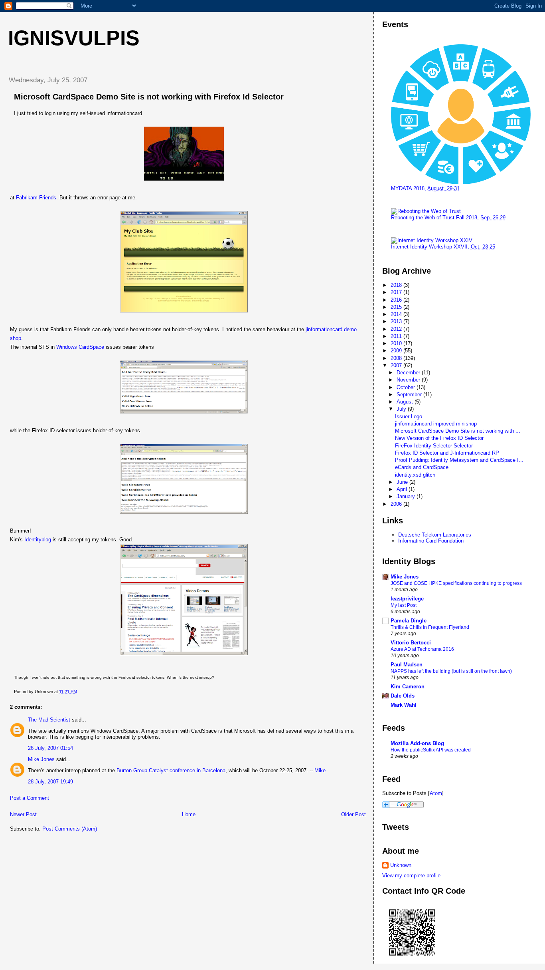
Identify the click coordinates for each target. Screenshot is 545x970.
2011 (397, 336)
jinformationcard (324, 329)
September (410, 395)
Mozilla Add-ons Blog (417, 743)
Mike (320, 770)
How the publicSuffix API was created (431, 750)
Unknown (400, 865)
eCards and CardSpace (421, 467)
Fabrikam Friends (36, 198)
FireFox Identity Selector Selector (434, 446)
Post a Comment (29, 798)
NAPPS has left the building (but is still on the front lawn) (451, 671)
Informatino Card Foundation (431, 541)
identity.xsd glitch (415, 475)
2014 (397, 314)
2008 (397, 358)
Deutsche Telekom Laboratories (434, 535)
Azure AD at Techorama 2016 (422, 649)
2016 (397, 300)
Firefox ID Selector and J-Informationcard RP (447, 453)
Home (188, 814)
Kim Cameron (408, 687)
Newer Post (23, 814)
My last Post (404, 605)
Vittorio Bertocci (411, 643)
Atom (436, 793)
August (406, 402)
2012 (397, 329)
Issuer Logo (408, 416)
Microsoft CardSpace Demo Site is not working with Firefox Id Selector (149, 96)
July (402, 409)
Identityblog (37, 540)
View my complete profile (411, 876)
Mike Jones (41, 759)
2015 (397, 307)
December (409, 373)
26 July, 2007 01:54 (50, 748)
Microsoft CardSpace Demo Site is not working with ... (457, 431)
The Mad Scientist (49, 720)
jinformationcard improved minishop (436, 424)
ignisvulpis (74, 38)
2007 (397, 365)
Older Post (353, 814)
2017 (397, 292)
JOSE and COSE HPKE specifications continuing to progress (456, 583)
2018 (397, 285)
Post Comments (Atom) (69, 829)
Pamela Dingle (409, 621)
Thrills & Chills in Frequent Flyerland (430, 627)
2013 (397, 321)
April (403, 489)
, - (448, 218)
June (403, 482)
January (407, 496)
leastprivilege (407, 599)
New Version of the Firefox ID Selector (439, 438)
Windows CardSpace (80, 347)
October (407, 387)
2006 (397, 504)
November (409, 380)
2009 (397, 351)
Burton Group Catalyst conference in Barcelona (171, 770)
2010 (397, 343)
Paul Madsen (407, 665)
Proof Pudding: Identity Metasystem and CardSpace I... (459, 460)
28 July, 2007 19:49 (50, 782)
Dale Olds (403, 696)
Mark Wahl (404, 705)
